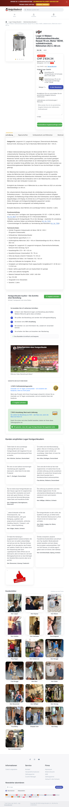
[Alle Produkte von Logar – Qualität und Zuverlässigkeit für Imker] (39, 32)
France (35, 795)
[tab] (8, 135)
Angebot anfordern (53, 296)
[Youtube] (39, 759)
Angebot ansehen (43, 4)
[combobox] (43, 10)
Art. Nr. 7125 (46, 221)
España (15, 796)
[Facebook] (30, 759)
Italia (21, 796)
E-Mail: (39, 117)
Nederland (49, 795)
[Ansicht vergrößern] (19, 44)
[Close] (66, 2)
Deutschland (11, 795)
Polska (27, 796)
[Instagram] (34, 759)
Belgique (41, 795)
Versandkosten (52, 66)
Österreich (21, 795)
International (35, 796)
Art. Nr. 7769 (55, 223)
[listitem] (19, 44)
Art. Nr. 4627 (12, 217)
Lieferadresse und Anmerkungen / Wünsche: (47, 101)
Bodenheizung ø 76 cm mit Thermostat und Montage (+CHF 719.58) (52, 80)
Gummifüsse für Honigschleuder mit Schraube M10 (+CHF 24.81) (53, 74)
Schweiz (28, 795)
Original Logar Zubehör (44, 69)
